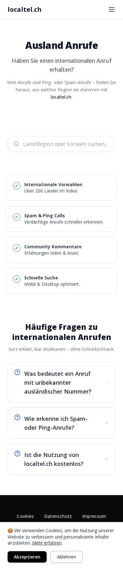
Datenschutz (58, 516)
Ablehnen (66, 557)
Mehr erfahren (47, 543)
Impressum (94, 516)
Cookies (25, 516)
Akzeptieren (27, 557)
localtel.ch (25, 9)
